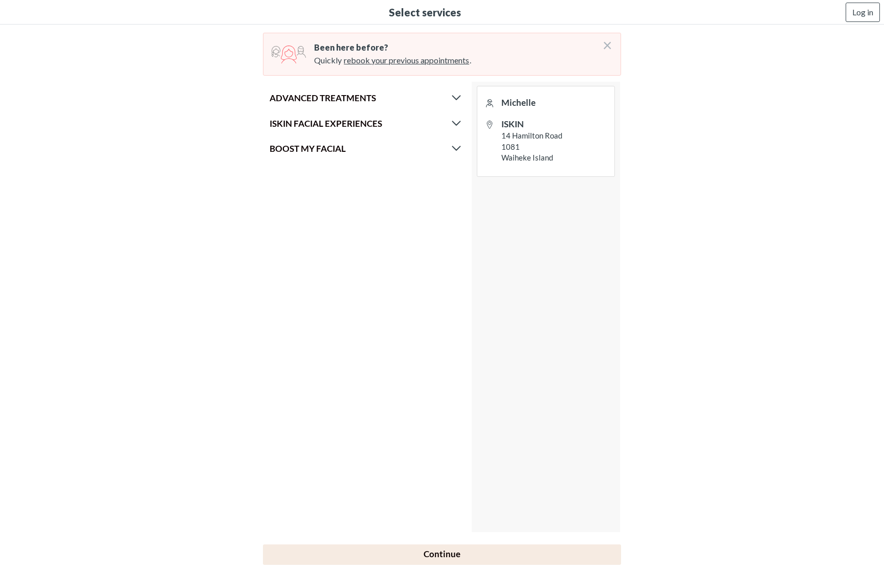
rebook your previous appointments (406, 60)
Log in (862, 12)
